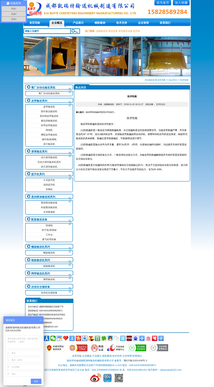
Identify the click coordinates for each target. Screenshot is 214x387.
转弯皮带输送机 (49, 125)
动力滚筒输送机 (49, 157)
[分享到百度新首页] (135, 338)
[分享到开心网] (78, 338)
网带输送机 (49, 279)
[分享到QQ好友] (110, 338)
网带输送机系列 (40, 273)
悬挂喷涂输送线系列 (43, 196)
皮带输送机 (49, 106)
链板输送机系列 (40, 260)
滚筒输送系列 (39, 151)
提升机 (136, 31)
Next (185, 56)
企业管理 (143, 22)
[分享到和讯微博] (129, 338)
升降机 (49, 189)
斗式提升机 (49, 180)
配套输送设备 (39, 219)
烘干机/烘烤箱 (49, 230)
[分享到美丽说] (148, 338)
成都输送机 (102, 31)
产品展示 (78, 22)
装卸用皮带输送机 (49, 116)
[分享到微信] (53, 338)
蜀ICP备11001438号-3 (135, 360)
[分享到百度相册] (59, 338)
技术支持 (121, 22)
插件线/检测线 (49, 139)
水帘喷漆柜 (49, 212)
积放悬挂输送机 (49, 207)
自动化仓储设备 (40, 286)
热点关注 (173, 80)
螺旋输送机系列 (40, 246)
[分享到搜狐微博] (91, 338)
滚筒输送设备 (125, 31)
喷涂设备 (113, 31)
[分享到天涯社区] (123, 338)
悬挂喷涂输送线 (49, 202)
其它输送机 (49, 144)
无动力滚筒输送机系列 (49, 162)
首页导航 (161, 80)
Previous (29, 56)
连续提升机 (49, 184)
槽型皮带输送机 (49, 134)
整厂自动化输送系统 (43, 87)
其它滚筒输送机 (49, 166)
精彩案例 (100, 22)
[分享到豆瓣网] (97, 338)
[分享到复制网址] (116, 338)
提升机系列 (38, 174)
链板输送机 (49, 266)
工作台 (49, 234)
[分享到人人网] (46, 338)
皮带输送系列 (39, 100)
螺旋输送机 (49, 252)
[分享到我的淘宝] (142, 338)
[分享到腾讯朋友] (103, 338)
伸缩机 (49, 130)
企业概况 (56, 22)
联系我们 (165, 22)
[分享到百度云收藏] (65, 338)
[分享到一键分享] (72, 338)
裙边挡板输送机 (49, 120)
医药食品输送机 (49, 111)
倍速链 (49, 225)
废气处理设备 (49, 239)
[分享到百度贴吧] (84, 338)
